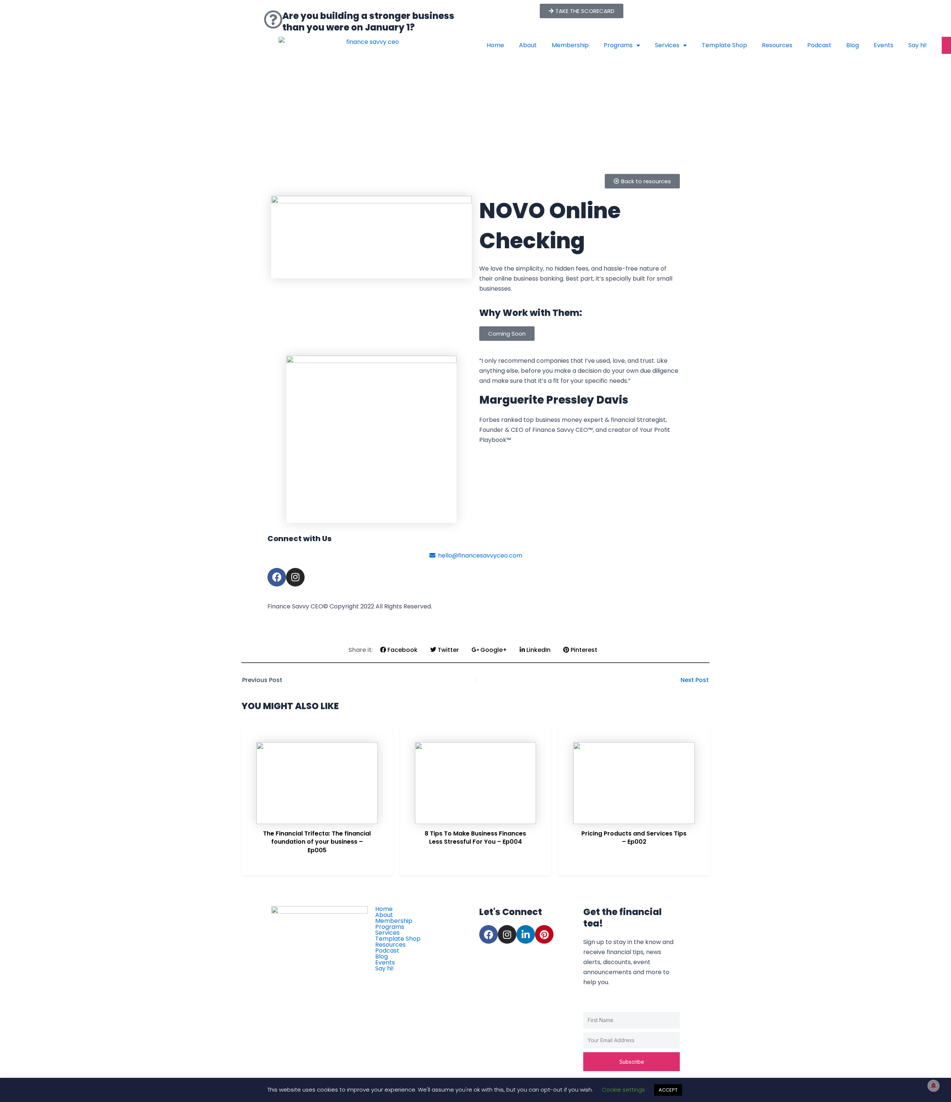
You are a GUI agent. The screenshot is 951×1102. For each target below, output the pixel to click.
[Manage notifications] (933, 1086)
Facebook (402, 650)
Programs (618, 45)
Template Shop (724, 45)
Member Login (401, 977)
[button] (507, 333)
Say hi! (917, 45)
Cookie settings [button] (623, 1089)
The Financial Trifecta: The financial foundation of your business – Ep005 (317, 841)
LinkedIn (538, 650)
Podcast (819, 45)
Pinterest (583, 650)
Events (883, 45)
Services (667, 45)
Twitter (447, 650)
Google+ (493, 650)
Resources (777, 45)
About (528, 45)
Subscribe (631, 1062)
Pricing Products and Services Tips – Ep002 (634, 837)
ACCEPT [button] (668, 1089)
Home (495, 45)
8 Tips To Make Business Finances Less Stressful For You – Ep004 (475, 837)
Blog (852, 45)
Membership (570, 45)
